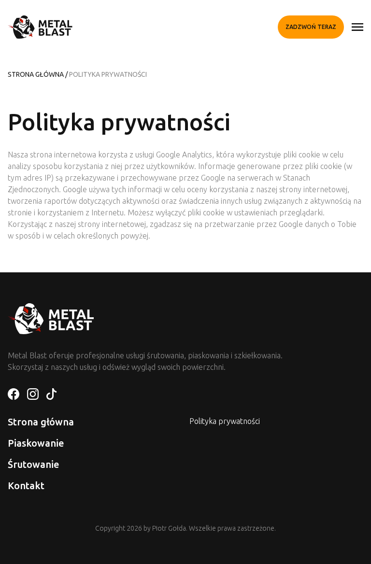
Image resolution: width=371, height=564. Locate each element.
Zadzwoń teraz (310, 27)
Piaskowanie (36, 443)
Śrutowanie (33, 464)
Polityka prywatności (224, 421)
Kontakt (26, 485)
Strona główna (36, 74)
